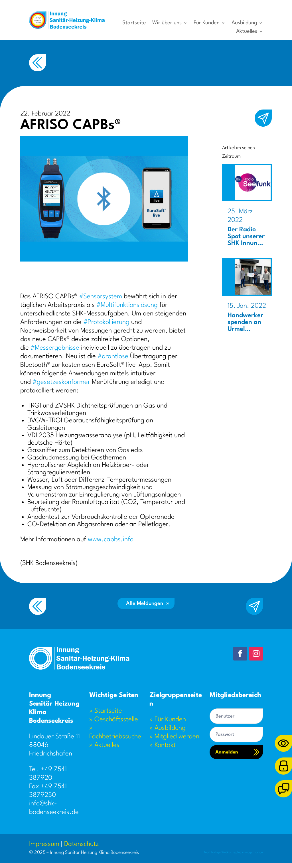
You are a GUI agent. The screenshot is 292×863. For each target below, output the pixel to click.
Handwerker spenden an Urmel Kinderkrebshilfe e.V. (247, 329)
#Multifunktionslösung (127, 305)
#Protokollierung (106, 322)
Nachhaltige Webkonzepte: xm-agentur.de (233, 852)
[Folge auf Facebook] (240, 654)
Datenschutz (81, 844)
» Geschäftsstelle (113, 719)
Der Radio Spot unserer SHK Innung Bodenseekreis (247, 243)
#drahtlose (113, 356)
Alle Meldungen (144, 603)
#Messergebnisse (55, 348)
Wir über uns (167, 23)
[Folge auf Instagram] (256, 654)
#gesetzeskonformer (61, 382)
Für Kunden (207, 23)
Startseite (134, 23)
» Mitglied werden (174, 736)
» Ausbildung (167, 728)
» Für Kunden (167, 719)
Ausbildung (244, 23)
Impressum (44, 844)
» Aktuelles (104, 745)
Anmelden (226, 752)
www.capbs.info (110, 539)
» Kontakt (162, 745)
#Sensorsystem (100, 296)
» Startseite (105, 711)
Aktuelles (246, 31)
